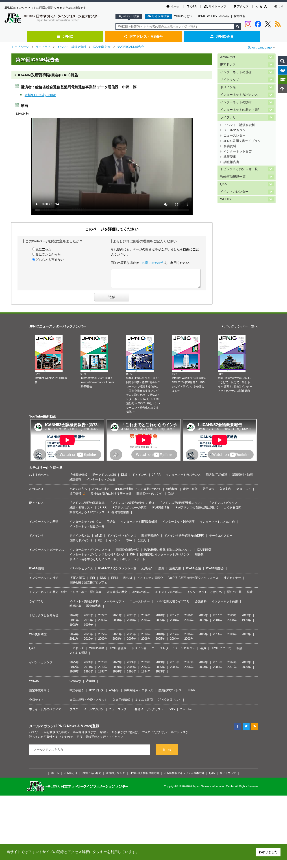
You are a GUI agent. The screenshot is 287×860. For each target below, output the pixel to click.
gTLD (98, 535)
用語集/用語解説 (216, 474)
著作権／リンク (115, 773)
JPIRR (156, 474)
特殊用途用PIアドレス (138, 690)
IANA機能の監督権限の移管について (168, 549)
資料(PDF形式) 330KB (40, 95)
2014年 (217, 615)
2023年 (88, 615)
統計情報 (75, 479)
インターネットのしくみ (86, 521)
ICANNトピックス (81, 568)
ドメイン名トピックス (121, 535)
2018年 (160, 615)
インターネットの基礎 (236, 72)
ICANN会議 (193, 568)
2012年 (246, 615)
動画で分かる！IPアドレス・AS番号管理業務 (99, 512)
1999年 (246, 620)
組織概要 (172, 489)
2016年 (189, 615)
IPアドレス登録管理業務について (181, 502)
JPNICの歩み (141, 592)
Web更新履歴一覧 (233, 176)
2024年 (74, 615)
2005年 (160, 620)
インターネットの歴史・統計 (240, 109)
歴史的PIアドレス (170, 690)
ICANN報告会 (102, 47)
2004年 (174, 620)
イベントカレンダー (234, 191)
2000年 (232, 620)
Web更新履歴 (38, 634)
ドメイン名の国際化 (150, 577)
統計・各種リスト (81, 507)
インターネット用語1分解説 (139, 521)
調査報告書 (231, 162)
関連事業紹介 (150, 535)
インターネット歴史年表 (86, 592)
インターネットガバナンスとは (90, 549)
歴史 (161, 568)
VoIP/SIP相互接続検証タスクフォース (193, 577)
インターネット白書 (238, 151)
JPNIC (68, 36)
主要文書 (175, 568)
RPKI (114, 577)
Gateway (75, 681)
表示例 (90, 681)
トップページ (20, 47)
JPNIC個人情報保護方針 (144, 773)
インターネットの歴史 (100, 479)
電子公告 (208, 489)
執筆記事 (230, 157)
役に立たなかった (48, 254)
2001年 (217, 620)
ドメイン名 (228, 87)
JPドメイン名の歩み (168, 592)
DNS (124, 474)
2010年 (88, 620)
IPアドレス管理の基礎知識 (87, 502)
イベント (115, 540)
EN (280, 6)
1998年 (74, 624)
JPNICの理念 (100, 489)
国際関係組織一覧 (127, 549)
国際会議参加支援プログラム (88, 582)
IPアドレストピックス (223, 502)
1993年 (160, 671)
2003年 (189, 620)
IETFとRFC (77, 577)
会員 (203, 648)
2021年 (117, 615)
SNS (172, 709)
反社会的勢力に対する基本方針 (111, 493)
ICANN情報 (204, 549)
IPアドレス (228, 64)
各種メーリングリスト (149, 709)
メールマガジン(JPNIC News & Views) (60, 726)
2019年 (145, 615)
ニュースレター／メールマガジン (173, 648)
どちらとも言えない (50, 259)
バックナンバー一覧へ (241, 326)
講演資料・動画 (242, 474)
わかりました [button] (268, 852)
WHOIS (225, 199)
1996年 (117, 671)
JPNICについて (221, 648)
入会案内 (225, 489)
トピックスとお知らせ (43, 615)
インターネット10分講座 (178, 521)
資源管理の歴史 (117, 592)
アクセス (243, 6)
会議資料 (230, 146)
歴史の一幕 (234, 592)
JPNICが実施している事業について (138, 489)
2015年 (203, 615)
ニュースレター (235, 135)
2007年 (131, 620)
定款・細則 (190, 489)
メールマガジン (235, 130)
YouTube (185, 709)
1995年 (131, 671)
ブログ (74, 709)
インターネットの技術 (236, 102)
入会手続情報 (121, 699)
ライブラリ (43, 47)
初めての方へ (78, 489)
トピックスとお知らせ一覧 (239, 169)
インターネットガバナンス (239, 94)
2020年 (131, 615)
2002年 (203, 620)
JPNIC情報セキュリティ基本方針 (184, 773)
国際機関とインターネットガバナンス (165, 554)
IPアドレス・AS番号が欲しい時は (132, 502)
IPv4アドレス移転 (104, 474)
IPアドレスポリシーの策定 (129, 507)
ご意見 (141, 540)
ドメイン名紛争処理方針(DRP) (184, 535)
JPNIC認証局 (117, 648)
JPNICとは (227, 57)
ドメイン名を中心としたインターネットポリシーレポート (107, 559)
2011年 (74, 620)
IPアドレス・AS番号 (146, 36)
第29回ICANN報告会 (130, 47)
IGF (132, 554)
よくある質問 (232, 507)
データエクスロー (221, 535)
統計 (101, 540)
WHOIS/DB (96, 648)
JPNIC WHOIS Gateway (213, 16)
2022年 (102, 615)
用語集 (111, 521)
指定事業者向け (39, 690)
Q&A (193, 6)
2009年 (102, 620)
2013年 (232, 615)
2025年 (74, 662)
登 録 (167, 750)
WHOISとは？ (183, 16)
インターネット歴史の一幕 (87, 526)
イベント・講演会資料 (71, 47)
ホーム (175, 6)
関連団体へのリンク (150, 493)
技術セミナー (232, 577)
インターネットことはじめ (217, 521)
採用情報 (240, 16)
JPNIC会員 (225, 36)
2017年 (174, 615)
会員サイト (36, 699)
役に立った (43, 249)
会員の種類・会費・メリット (88, 699)
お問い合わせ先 (153, 263)
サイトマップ (217, 6)
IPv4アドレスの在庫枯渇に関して (197, 507)
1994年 (145, 671)
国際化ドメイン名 (81, 540)
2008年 (117, 620)
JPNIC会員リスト (169, 699)
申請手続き (77, 690)
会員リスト (243, 489)
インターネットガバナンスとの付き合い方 (97, 554)
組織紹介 (147, 568)
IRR (92, 577)
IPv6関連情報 (78, 474)
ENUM (127, 577)
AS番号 (114, 690)
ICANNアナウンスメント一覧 (117, 568)
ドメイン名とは (80, 535)
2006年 (145, 620)
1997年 (88, 624)
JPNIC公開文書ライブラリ (242, 141)
